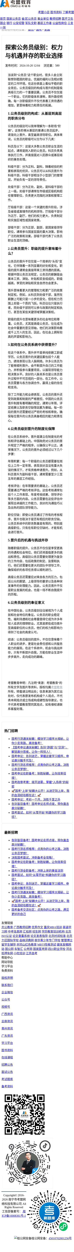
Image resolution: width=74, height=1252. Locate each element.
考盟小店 (44, 12)
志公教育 (7, 927)
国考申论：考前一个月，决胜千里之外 (35, 799)
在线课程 (7, 1057)
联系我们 (7, 985)
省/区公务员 (29, 18)
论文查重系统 (21, 935)
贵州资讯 (7, 1028)
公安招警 (18, 23)
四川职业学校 (56, 948)
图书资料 (56, 12)
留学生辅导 (8, 944)
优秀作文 (37, 927)
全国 (47, 29)
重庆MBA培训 (53, 927)
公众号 (5, 999)
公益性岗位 (59, 23)
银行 (9, 23)
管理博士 (67, 940)
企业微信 (7, 992)
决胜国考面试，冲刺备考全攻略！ (33, 857)
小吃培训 (19, 953)
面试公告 (7, 1071)
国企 (3, 23)
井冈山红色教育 (27, 944)
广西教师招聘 (22, 927)
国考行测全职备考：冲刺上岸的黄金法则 (37, 870)
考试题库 (7, 1079)
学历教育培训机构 (53, 931)
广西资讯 (7, 1014)
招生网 (36, 931)
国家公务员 (13, 18)
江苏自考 (31, 953)
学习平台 (7, 1043)
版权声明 (7, 977)
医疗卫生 (67, 18)
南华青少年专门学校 (47, 940)
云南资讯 (7, 1021)
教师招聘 (55, 18)
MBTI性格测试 (46, 944)
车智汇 (18, 948)
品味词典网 (26, 940)
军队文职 (31, 23)
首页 (3, 18)
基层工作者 (44, 23)
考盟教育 (57, 687)
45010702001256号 (60, 1238)
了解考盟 (68, 12)
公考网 (28, 948)
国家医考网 (40, 948)
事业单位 (43, 18)
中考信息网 (15, 931)
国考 (39, 29)
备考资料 (7, 1086)
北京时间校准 (57, 935)
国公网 (9, 948)
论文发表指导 (39, 935)
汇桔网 (27, 931)
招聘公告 (7, 1064)
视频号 (5, 1006)
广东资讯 (7, 1035)
